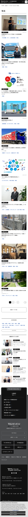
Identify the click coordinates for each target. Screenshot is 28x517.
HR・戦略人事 (7, 404)
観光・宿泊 (7, 327)
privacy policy (16, 510)
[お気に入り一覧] (23, 1)
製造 (3, 323)
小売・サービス (5, 325)
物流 (9, 323)
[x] (12, 473)
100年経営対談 (20, 442)
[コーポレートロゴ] (14, 389)
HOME (3, 5)
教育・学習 (23, 325)
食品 (16, 323)
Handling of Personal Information (9, 502)
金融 (3, 327)
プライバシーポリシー (6, 500)
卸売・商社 (12, 325)
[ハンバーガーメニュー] (26, 1)
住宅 (13, 323)
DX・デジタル (7, 402)
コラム (3, 457)
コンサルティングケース (7, 451)
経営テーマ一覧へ (14, 309)
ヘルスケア (17, 325)
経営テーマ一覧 (8, 5)
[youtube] (16, 473)
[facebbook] (14, 473)
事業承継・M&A (7, 412)
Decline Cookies (13, 514)
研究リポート (20, 447)
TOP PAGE (14, 433)
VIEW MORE (14, 330)
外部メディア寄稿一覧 (16, 457)
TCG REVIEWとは (7, 442)
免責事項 (24, 457)
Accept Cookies (13, 512)
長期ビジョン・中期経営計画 (10, 399)
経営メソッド (7, 447)
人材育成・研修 (7, 407)
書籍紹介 (8, 457)
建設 (6, 323)
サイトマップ (4, 459)
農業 (19, 323)
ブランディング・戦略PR (9, 415)
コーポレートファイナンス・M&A (11, 410)
